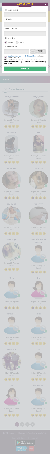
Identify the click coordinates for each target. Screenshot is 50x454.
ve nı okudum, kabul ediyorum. (26, 57)
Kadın (22, 42)
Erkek (10, 42)
